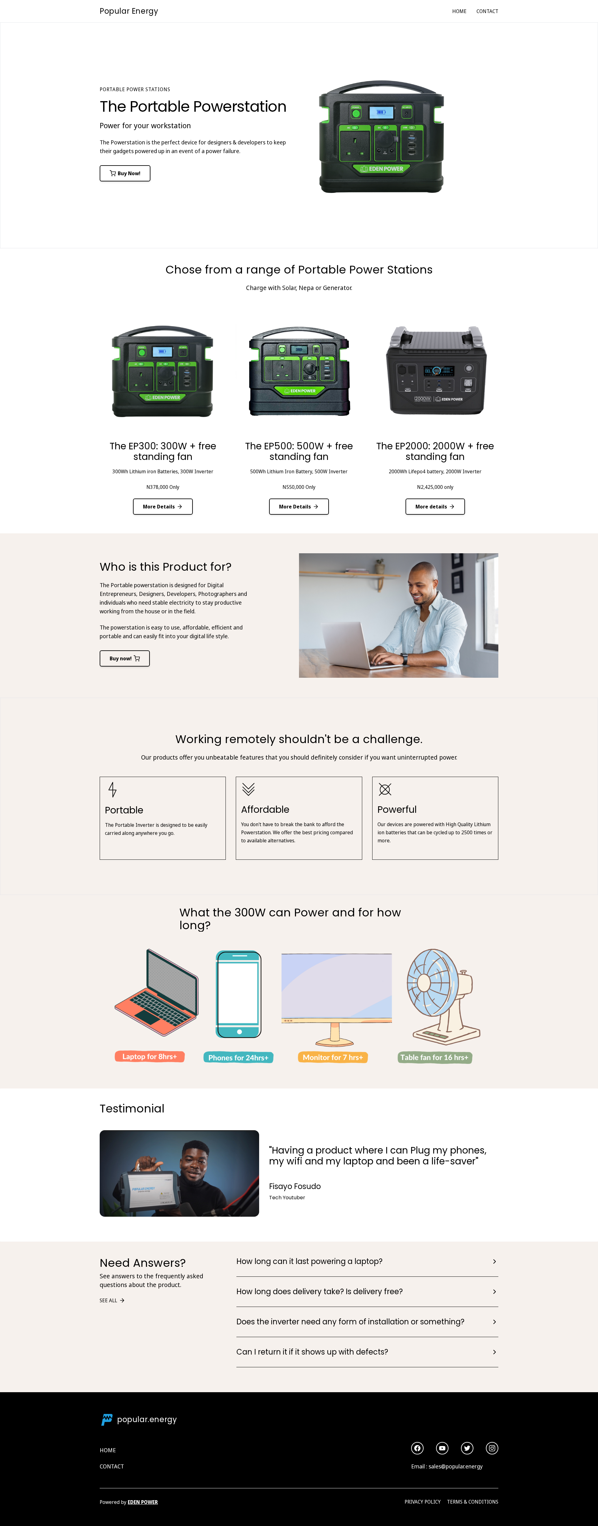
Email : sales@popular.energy (447, 1466)
